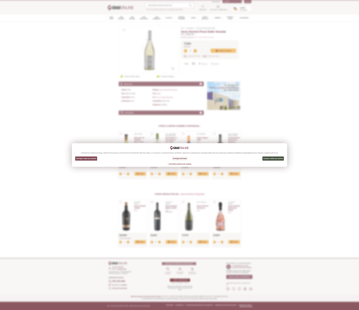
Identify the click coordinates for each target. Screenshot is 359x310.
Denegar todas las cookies (86, 158)
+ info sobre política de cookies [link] (179, 164)
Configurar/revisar (180, 158)
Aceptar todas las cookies (273, 158)
